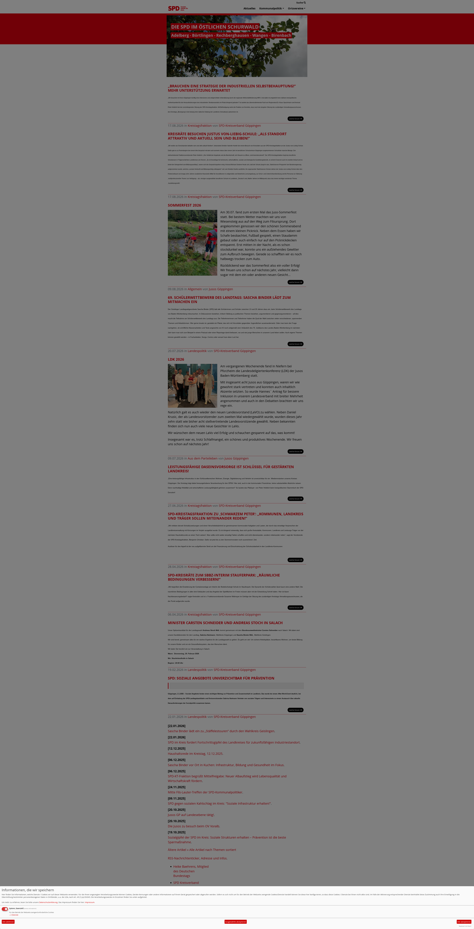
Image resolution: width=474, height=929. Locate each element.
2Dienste (13, 915)
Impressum (89, 902)
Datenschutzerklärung (48, 902)
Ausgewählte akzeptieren (235, 922)
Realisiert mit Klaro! (465, 926)
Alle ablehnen (8, 922)
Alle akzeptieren (464, 922)
